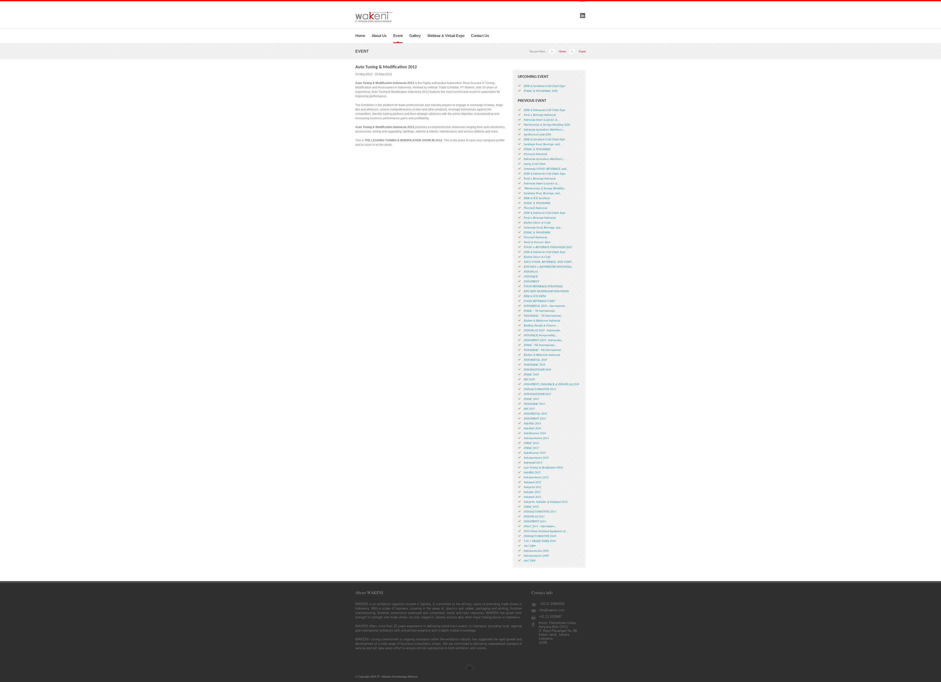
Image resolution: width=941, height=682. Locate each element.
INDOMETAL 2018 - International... (545, 306)
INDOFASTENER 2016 (537, 369)
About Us (379, 36)
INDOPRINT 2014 (535, 418)
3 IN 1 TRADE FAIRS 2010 (540, 541)
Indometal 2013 (533, 462)
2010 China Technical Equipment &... (546, 531)
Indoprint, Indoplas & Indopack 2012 (546, 501)
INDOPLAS (531, 271)
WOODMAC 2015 (534, 404)
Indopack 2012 (532, 482)
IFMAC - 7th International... (540, 310)
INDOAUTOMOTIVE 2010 (540, 536)
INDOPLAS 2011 (534, 516)
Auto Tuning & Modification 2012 (543, 467)
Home (360, 36)
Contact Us (480, 36)
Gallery (415, 36)
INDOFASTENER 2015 (537, 394)
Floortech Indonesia (535, 154)
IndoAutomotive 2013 (536, 457)
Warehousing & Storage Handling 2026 (547, 124)
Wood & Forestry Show (537, 242)
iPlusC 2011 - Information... (540, 526)
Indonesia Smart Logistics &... (541, 119)
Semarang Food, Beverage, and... (543, 227)
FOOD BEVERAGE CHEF (539, 301)
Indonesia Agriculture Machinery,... (544, 159)
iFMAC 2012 (531, 506)
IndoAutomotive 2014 (536, 438)
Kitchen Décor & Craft (537, 222)
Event (398, 36)
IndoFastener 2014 (535, 433)
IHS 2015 (529, 408)
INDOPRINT (531, 281)
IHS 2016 (529, 379)
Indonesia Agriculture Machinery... (544, 129)
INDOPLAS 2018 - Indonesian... (543, 330)
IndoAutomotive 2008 (536, 555)
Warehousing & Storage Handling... (545, 188)
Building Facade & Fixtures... (541, 325)
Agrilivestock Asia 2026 (537, 134)
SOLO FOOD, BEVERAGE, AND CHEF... (548, 261)
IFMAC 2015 (531, 399)
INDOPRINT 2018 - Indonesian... (543, 340)
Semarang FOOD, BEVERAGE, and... (546, 168)
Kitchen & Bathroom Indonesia (542, 320)
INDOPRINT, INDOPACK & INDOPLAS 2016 (551, 384)
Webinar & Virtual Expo (445, 36)
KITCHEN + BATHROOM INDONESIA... (549, 266)
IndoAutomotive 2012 (536, 477)
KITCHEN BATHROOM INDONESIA (546, 291)
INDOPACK (531, 276)
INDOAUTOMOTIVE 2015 (540, 389)
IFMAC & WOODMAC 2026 (540, 91)
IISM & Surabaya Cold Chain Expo (544, 86)
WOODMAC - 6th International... (543, 350)
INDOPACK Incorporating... (540, 335)
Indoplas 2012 (532, 492)
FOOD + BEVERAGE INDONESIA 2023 (548, 247)
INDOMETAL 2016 (535, 359)
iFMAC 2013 (531, 448)
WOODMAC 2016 (534, 364)
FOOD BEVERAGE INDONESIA (543, 286)
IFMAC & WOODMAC (537, 149)
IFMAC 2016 (531, 374)
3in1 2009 (529, 546)
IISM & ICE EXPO (535, 296)
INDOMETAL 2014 (535, 413)
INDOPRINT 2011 (535, 521)
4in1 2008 (529, 560)
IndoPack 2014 (532, 428)
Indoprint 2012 (532, 487)
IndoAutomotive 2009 (536, 550)
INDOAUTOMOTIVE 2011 (540, 511)
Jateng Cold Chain (534, 164)
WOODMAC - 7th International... (543, 315)
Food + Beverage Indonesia (540, 115)
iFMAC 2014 (531, 443)
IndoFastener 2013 (535, 453)
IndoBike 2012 (532, 472)
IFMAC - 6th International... (540, 345)
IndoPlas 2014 (532, 423)
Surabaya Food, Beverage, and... (543, 144)
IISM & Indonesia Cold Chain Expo (545, 110)
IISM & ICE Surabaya (537, 198)
